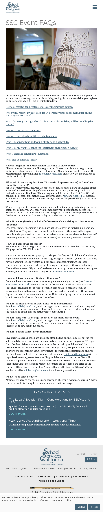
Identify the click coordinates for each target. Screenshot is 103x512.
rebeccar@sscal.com (63, 271)
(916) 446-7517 (70, 468)
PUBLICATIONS (24, 476)
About (81, 454)
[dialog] (51, 503)
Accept (94, 507)
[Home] (13, 7)
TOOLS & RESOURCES (51, 481)
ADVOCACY (62, 476)
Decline (81, 507)
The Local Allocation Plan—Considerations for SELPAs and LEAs (49, 401)
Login (91, 459)
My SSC (93, 454)
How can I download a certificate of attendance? (31, 136)
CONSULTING (44, 476)
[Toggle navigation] (95, 7)
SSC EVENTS (80, 476)
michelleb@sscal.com (50, 173)
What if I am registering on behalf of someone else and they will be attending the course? (49, 122)
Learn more (17, 414)
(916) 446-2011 (90, 468)
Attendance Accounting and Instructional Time (42, 420)
